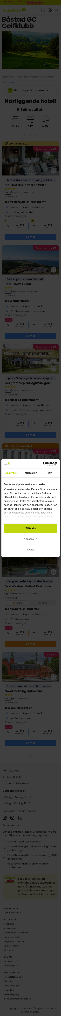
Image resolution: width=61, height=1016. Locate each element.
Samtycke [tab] (11, 472)
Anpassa (29, 538)
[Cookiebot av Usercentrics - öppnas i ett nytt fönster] (43, 464)
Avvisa (30, 549)
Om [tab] (50, 472)
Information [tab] (30, 472)
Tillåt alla (31, 528)
